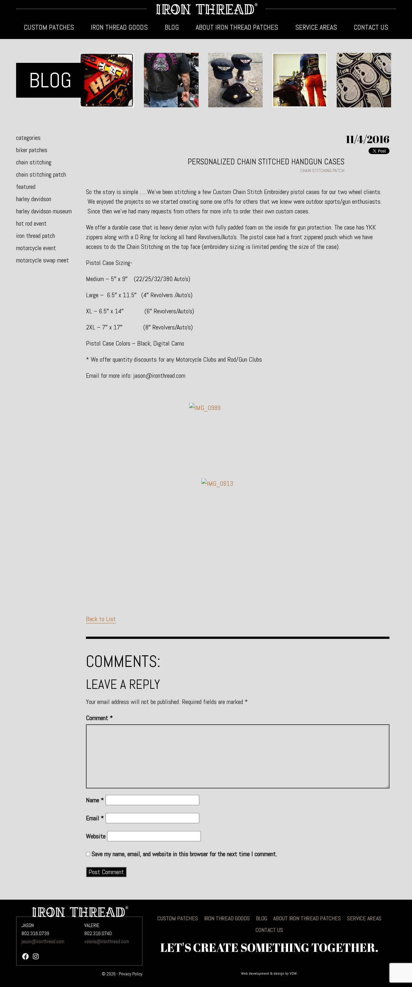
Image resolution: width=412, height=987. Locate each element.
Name (95, 800)
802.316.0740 (98, 933)
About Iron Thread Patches (237, 27)
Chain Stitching (34, 162)
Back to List (101, 619)
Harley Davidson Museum (44, 211)
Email (95, 818)
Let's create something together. (269, 947)
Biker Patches (31, 150)
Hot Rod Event (31, 223)
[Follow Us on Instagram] (36, 958)
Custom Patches (49, 27)
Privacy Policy (131, 974)
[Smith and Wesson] (237, 439)
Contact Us (371, 27)
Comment (99, 718)
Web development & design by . (269, 973)
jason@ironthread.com (43, 941)
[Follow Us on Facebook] (25, 958)
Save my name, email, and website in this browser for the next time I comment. (184, 854)
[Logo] (206, 9)
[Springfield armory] (237, 527)
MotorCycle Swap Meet (42, 260)
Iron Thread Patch (35, 235)
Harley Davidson (33, 199)
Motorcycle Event (36, 248)
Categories (28, 137)
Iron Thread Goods (119, 27)
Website (96, 836)
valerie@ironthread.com (106, 941)
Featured (25, 186)
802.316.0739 (35, 933)
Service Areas (316, 27)
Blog (172, 27)
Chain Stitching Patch (41, 174)
